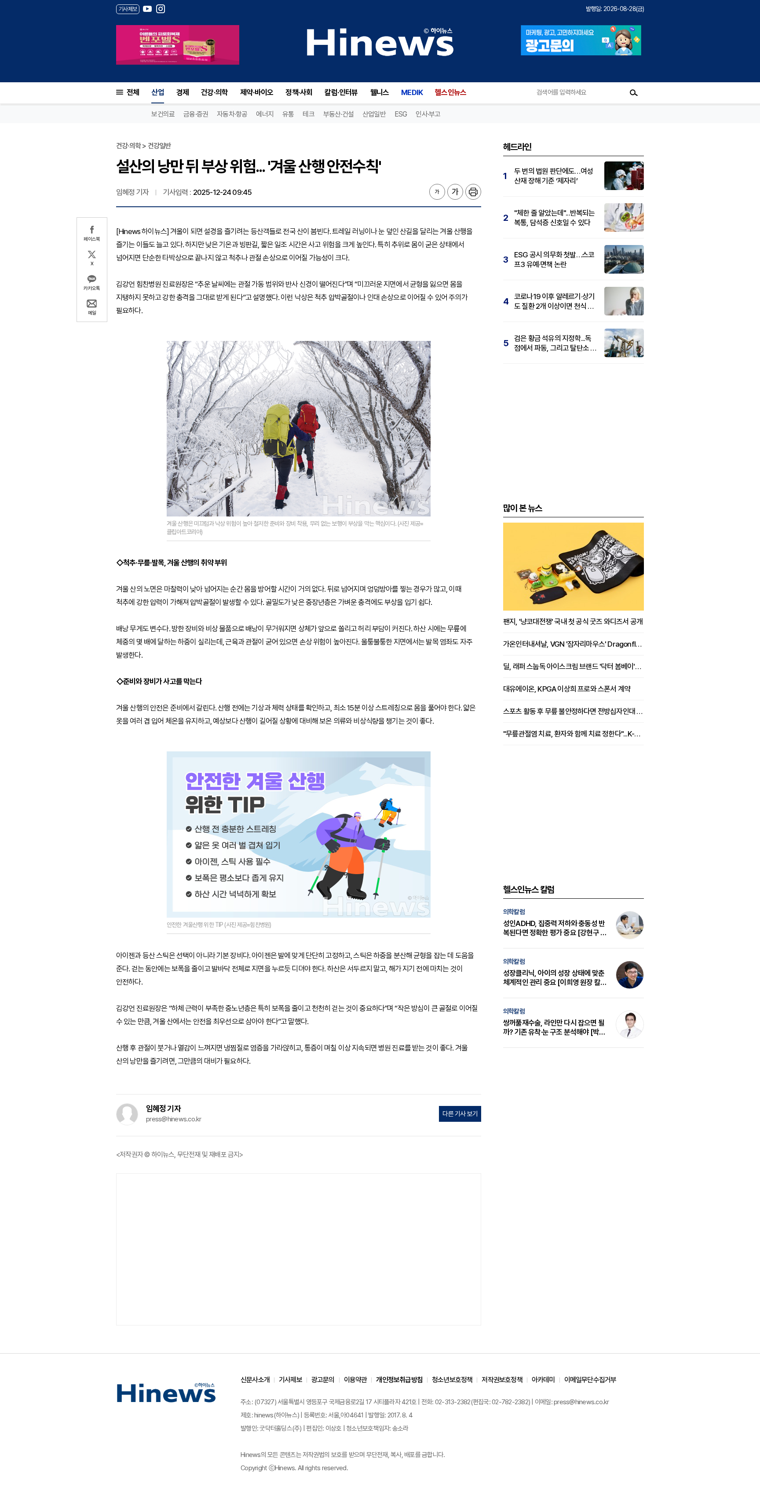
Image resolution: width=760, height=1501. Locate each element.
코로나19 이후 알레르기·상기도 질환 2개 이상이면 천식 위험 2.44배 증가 (554, 301)
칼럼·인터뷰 (341, 92)
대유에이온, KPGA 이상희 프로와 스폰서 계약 (566, 689)
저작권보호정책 (502, 1380)
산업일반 (374, 114)
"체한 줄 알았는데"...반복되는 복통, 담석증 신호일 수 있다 (554, 218)
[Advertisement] (299, 1248)
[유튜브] (147, 9)
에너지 (265, 114)
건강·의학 (214, 92)
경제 (182, 92)
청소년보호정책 (452, 1380)
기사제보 (290, 1380)
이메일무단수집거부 (590, 1380)
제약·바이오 (256, 92)
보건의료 (163, 114)
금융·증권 (195, 114)
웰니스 (379, 92)
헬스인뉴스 (450, 92)
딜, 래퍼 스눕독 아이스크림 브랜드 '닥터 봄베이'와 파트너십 (573, 666)
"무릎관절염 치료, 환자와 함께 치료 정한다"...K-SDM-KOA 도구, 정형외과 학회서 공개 (573, 733)
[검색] (634, 92)
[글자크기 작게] (437, 192)
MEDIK (412, 92)
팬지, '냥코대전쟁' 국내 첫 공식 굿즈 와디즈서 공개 (573, 621)
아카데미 (543, 1380)
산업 (157, 92)
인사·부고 (428, 114)
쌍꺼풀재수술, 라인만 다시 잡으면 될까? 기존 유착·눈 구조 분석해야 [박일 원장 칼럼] (554, 1027)
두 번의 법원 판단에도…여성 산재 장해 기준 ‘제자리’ (553, 176)
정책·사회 (298, 92)
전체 (133, 92)
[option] (177, 45)
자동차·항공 (232, 114)
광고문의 (323, 1380)
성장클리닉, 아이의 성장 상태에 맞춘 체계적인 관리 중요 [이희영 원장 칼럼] (553, 978)
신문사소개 (255, 1380)
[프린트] (473, 192)
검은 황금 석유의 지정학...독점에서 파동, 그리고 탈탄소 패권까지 (555, 343)
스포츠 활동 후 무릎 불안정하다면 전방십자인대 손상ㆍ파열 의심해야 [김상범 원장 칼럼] (573, 711)
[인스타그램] (160, 9)
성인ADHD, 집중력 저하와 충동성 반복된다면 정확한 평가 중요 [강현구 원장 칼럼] (555, 928)
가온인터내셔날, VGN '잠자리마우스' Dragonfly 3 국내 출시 (573, 644)
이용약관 (355, 1380)
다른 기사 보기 (460, 1114)
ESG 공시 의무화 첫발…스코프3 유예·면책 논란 (554, 259)
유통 (288, 114)
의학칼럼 (514, 912)
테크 (308, 114)
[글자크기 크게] (455, 192)
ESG (401, 114)
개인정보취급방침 (399, 1380)
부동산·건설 (338, 114)
